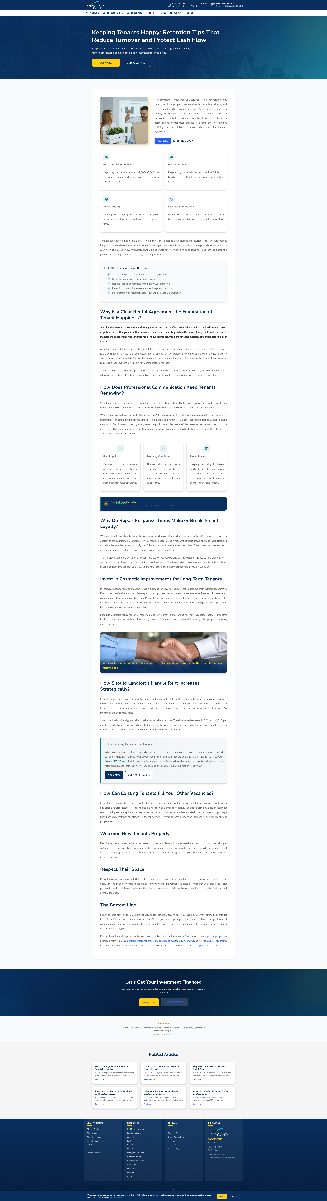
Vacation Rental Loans (95, 1149)
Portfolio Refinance (94, 1153)
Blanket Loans (92, 1133)
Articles (130, 1137)
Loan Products (134, 13)
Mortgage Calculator (135, 1153)
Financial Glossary (134, 1157)
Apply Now (106, 62)
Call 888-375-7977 (136, 62)
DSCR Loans (92, 1145)
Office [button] (190, 13)
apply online (204, 945)
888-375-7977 (184, 140)
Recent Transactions (176, 1137)
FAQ (129, 1141)
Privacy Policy (173, 1149)
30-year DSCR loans (116, 761)
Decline (234, 1196)
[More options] (240, 12)
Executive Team (174, 1133)
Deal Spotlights (133, 1172)
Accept (222, 1196)
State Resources (133, 1149)
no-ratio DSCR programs (212, 940)
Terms (151, 13)
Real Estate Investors (135, 1129)
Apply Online (92, 13)
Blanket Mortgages (94, 1137)
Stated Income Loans (95, 1141)
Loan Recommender (113, 13)
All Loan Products (94, 1129)
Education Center (134, 1145)
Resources (175, 13)
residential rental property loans (141, 940)
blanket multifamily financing (178, 940)
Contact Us (172, 1145)
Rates (163, 13)
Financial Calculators (135, 1160)
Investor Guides (133, 1164)
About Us (171, 1129)
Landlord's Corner (134, 1133)
